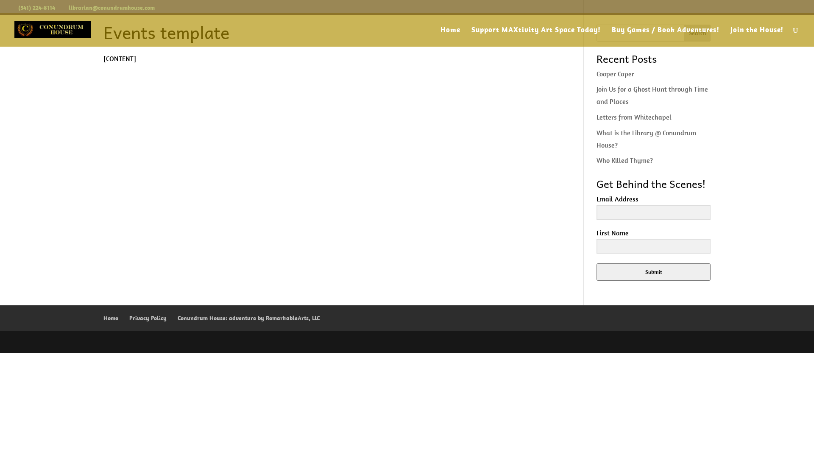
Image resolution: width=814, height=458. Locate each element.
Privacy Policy (148, 318)
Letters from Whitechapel (634, 117)
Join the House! (756, 30)
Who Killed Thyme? (625, 160)
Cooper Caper (615, 74)
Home (450, 30)
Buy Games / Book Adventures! (665, 30)
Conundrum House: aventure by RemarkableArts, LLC (249, 318)
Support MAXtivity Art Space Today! (536, 30)
